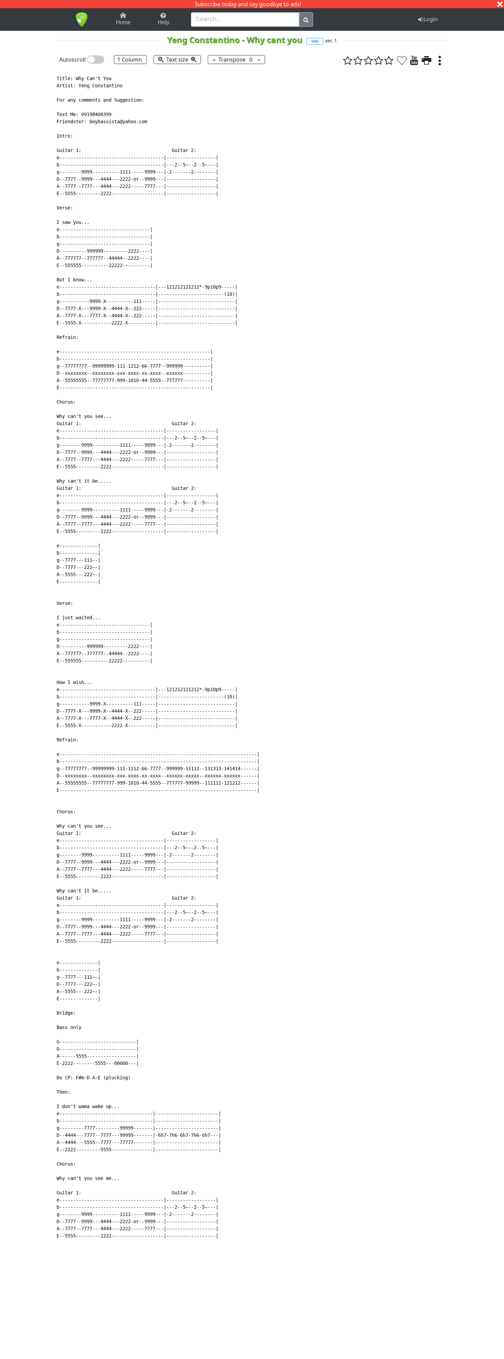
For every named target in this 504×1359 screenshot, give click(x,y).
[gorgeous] (389, 60)
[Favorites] (402, 60)
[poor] (358, 60)
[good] (378, 60)
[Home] (81, 19)
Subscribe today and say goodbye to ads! (248, 4)
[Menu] (439, 60)
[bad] (348, 60)
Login (430, 19)
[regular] (368, 60)
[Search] (306, 19)
